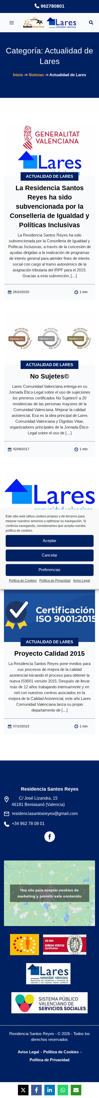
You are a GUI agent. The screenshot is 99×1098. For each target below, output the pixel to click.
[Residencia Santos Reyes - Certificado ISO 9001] (66, 940)
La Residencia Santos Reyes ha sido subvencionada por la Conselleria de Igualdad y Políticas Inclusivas (49, 206)
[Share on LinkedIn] (49, 1090)
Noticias (36, 74)
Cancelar (49, 555)
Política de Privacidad (54, 580)
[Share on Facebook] (36, 1090)
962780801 (51, 6)
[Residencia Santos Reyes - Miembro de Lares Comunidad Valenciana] (48, 969)
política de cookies (19, 530)
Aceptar (49, 540)
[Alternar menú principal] (11, 22)
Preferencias (49, 569)
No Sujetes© (49, 376)
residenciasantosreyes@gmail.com (45, 813)
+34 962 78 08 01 (28, 823)
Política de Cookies (23, 580)
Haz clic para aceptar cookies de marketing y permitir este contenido (49, 893)
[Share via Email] (76, 1090)
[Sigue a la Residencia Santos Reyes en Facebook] (50, 839)
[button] (91, 23)
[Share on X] (23, 1090)
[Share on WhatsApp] (63, 1090)
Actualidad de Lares (49, 176)
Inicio (18, 74)
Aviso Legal (81, 580)
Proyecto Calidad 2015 (49, 653)
